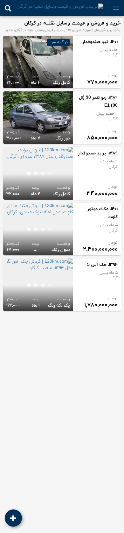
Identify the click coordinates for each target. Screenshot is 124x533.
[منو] (116, 8)
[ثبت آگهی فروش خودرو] (13, 518)
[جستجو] (8, 8)
